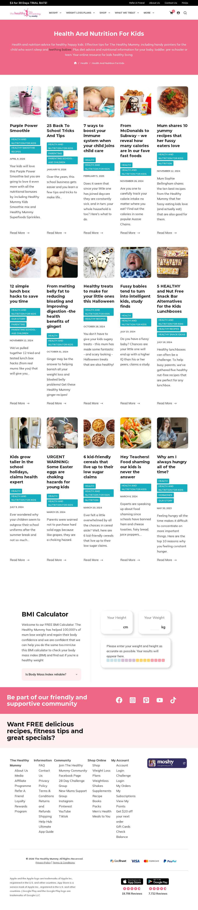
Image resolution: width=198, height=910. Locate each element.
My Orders (123, 786)
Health (89, 159)
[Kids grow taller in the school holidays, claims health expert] (25, 432)
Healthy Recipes (95, 318)
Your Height (116, 617)
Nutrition (165, 163)
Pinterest (65, 806)
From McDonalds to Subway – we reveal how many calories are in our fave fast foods (135, 140)
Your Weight (154, 617)
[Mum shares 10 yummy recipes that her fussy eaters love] (172, 101)
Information (43, 760)
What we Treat (125, 12)
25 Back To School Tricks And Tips (60, 130)
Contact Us (171, 2)
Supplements (101, 791)
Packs (96, 806)
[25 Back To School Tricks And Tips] (62, 101)
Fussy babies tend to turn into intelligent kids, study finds (135, 296)
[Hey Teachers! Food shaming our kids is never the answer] (135, 432)
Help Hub (45, 821)
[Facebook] (119, 700)
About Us (154, 2)
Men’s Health (101, 811)
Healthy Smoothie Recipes (23, 149)
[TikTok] (173, 700)
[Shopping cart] (171, 12)
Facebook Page (70, 775)
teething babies (60, 49)
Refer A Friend (136, 2)
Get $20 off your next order (124, 816)
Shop (103, 12)
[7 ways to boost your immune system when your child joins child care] (99, 101)
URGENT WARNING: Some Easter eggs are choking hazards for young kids (60, 472)
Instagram (66, 801)
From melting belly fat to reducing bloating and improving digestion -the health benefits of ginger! (61, 306)
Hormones (165, 495)
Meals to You (101, 816)
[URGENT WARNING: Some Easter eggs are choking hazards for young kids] (62, 432)
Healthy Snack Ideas (172, 334)
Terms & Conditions (64, 862)
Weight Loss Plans (78, 12)
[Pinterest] (146, 700)
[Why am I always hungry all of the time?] (172, 432)
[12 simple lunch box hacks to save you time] (25, 262)
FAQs (185, 2)
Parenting (55, 153)
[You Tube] (159, 700)
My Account (120, 760)
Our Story (18, 318)
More (147, 12)
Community (62, 760)
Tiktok (63, 816)
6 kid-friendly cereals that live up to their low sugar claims (98, 467)
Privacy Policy (43, 862)
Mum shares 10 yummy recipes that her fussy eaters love (172, 135)
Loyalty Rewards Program (21, 806)
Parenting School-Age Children (60, 160)
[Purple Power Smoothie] (25, 101)
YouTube (65, 811)
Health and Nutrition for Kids (23, 141)
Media (19, 775)
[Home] (75, 63)
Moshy (53, 12)
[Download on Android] (158, 881)
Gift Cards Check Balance (123, 832)
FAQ (42, 765)
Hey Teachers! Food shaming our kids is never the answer (135, 467)
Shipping (45, 816)
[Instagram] (132, 700)
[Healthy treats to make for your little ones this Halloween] (99, 262)
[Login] (178, 12)
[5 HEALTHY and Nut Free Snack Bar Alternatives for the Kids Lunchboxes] (172, 262)
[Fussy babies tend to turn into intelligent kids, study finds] (135, 262)
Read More (17, 233)
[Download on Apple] (132, 881)
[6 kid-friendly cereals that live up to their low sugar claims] (99, 432)
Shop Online (97, 760)
